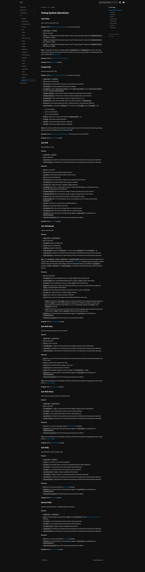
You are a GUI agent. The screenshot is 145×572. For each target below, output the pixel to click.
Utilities (23, 77)
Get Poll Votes (113, 23)
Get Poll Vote (113, 21)
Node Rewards (23, 83)
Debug (23, 41)
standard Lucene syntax (93, 517)
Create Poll (112, 14)
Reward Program (97, 560)
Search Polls (113, 27)
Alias (23, 29)
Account (24, 27)
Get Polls (112, 25)
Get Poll (112, 16)
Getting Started (23, 12)
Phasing (23, 60)
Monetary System (26, 55)
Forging (23, 43)
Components (23, 10)
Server (23, 63)
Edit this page (111, 36)
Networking (24, 57)
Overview (24, 18)
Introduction (23, 7)
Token (23, 71)
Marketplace (25, 49)
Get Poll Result (113, 19)
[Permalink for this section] (70, 13)
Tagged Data (25, 69)
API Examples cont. (26, 24)
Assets (23, 32)
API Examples (25, 21)
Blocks (23, 35)
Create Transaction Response (60, 58)
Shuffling (24, 66)
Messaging (24, 52)
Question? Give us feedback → (114, 34)
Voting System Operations (115, 10)
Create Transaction (26, 38)
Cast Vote (112, 12)
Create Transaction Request (59, 27)
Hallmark (24, 46)
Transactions (25, 74)
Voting (23, 80)
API (20, 15)
